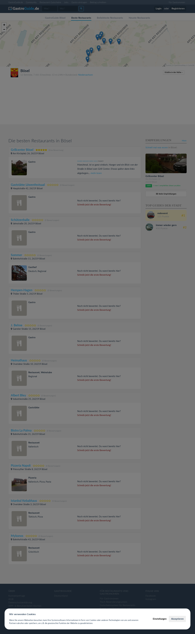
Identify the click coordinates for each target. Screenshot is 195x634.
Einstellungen (160, 619)
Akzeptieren (177, 619)
